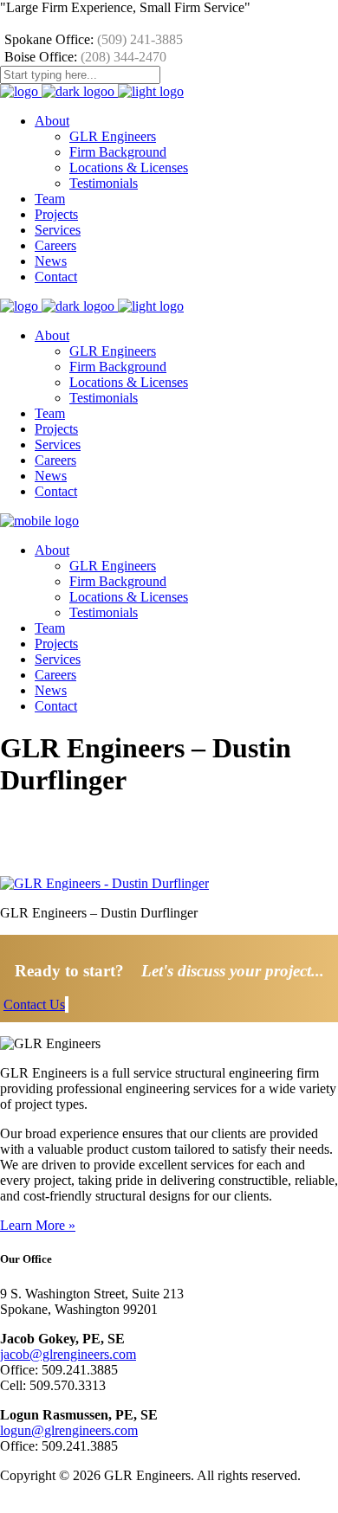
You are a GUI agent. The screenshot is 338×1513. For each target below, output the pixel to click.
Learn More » (37, 1225)
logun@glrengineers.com (69, 1430)
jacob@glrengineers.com (68, 1354)
